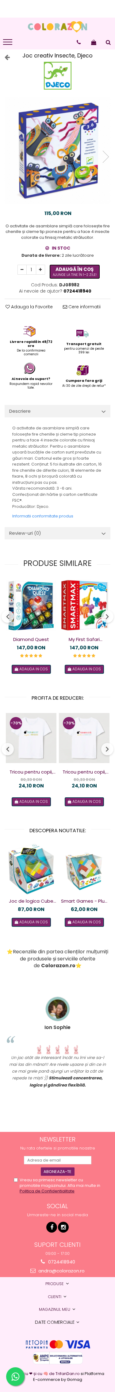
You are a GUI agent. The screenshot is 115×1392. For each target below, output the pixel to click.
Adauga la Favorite (31, 307)
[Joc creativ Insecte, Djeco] (57, 150)
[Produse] (8, 44)
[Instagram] (63, 1227)
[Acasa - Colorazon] (57, 27)
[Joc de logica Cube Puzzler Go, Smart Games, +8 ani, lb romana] (31, 868)
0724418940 (61, 1262)
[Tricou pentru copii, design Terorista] (84, 738)
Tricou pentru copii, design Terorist (31, 772)
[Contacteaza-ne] (78, 42)
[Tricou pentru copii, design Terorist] (31, 738)
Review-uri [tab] (25, 533)
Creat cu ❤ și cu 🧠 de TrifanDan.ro (46, 1374)
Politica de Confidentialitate (47, 1191)
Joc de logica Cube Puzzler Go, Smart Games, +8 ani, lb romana (31, 901)
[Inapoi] (4, 57)
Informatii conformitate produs (42, 516)
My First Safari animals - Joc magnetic (84, 639)
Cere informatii (84, 307)
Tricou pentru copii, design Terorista (84, 772)
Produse (55, 1284)
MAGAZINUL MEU (55, 1309)
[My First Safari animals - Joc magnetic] (84, 606)
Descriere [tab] (20, 411)
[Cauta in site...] (108, 42)
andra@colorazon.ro (61, 1271)
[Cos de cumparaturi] (94, 42)
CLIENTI (55, 1297)
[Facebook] (51, 1227)
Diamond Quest (31, 639)
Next (105, 156)
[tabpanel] (57, 150)
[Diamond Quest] (31, 605)
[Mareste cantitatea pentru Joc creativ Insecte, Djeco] (40, 270)
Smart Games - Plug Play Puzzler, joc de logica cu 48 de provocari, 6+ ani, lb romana (84, 901)
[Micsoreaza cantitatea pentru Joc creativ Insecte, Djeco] (22, 270)
